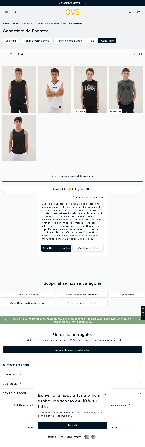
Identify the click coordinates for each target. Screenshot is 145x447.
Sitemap (112, 427)
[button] (143, 313)
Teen (16, 23)
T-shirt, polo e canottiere (50, 23)
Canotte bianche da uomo (82, 294)
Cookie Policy (85, 238)
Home (6, 23)
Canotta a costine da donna (27, 302)
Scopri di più (84, 321)
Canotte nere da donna (82, 302)
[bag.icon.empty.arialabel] (139, 12)
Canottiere (76, 23)
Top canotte (127, 294)
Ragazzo (27, 23)
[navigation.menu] (6, 12)
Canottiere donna (28, 294)
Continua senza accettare (88, 197)
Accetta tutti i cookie (56, 247)
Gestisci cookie (88, 247)
